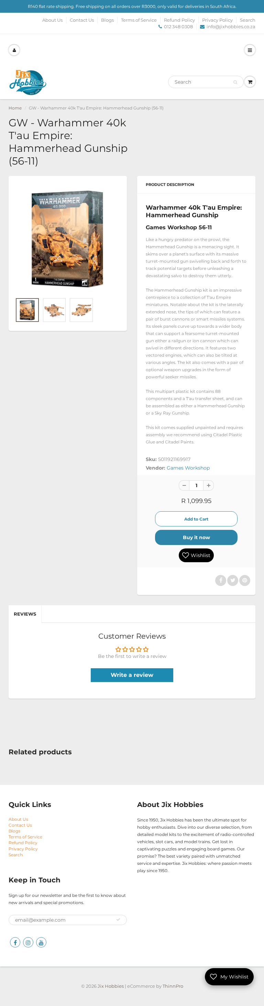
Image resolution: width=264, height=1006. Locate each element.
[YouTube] (41, 942)
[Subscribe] (118, 919)
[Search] (235, 82)
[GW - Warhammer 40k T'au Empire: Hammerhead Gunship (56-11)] (68, 238)
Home (15, 108)
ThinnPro (173, 986)
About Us (52, 20)
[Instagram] (28, 942)
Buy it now (196, 537)
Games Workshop (188, 468)
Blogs (107, 20)
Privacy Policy (217, 20)
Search (247, 20)
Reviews (25, 614)
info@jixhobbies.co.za (231, 26)
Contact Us (82, 20)
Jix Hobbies (111, 986)
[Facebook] (15, 942)
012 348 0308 (178, 26)
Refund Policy (179, 20)
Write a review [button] (132, 675)
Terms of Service (139, 20)
